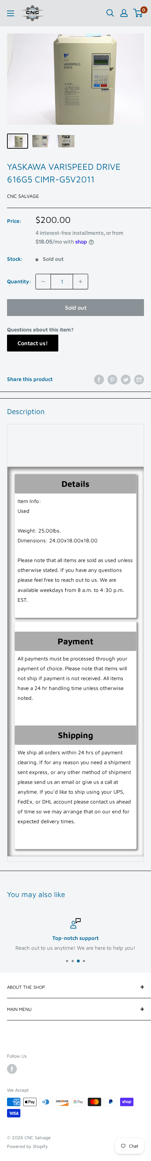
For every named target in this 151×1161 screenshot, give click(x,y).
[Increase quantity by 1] (80, 281)
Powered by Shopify (27, 1146)
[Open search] (110, 13)
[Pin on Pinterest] (112, 379)
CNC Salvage (23, 196)
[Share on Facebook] (99, 379)
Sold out (75, 307)
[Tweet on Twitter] (126, 379)
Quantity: (19, 281)
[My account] (123, 13)
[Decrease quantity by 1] (43, 281)
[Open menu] (10, 13)
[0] (138, 13)
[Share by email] (139, 379)
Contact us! (33, 343)
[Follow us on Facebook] (12, 1069)
